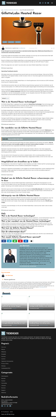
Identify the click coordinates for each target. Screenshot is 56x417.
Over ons (3, 347)
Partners (3, 356)
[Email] (31, 241)
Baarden (3, 378)
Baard (6, 9)
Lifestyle (3, 385)
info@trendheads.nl (6, 404)
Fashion (3, 380)
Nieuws (3, 349)
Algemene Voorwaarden (7, 361)
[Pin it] (20, 241)
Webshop (3, 351)
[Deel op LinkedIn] (25, 241)
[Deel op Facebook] (3, 241)
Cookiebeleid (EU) (5, 368)
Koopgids (10, 9)
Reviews (16, 9)
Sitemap (3, 366)
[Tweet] (9, 241)
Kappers (3, 390)
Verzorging (4, 383)
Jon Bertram (22, 48)
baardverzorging (44, 262)
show (7, 98)
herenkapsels (34, 262)
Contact (3, 358)
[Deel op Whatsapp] (14, 241)
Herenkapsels (4, 376)
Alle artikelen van (28, 266)
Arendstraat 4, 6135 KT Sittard (9, 402)
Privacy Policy (5, 363)
